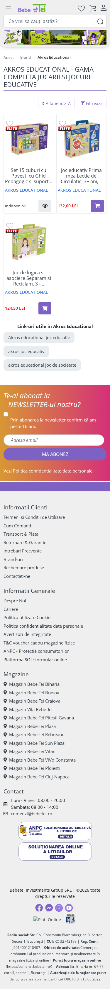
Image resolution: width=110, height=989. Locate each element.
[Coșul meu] (92, 8)
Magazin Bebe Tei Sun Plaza (37, 743)
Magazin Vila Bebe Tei (31, 709)
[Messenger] (49, 908)
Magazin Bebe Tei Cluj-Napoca (39, 777)
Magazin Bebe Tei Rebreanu (37, 734)
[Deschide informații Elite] (12, 128)
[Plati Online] (47, 919)
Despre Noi (15, 600)
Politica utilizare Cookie (27, 617)
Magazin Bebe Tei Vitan (32, 751)
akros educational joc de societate (42, 365)
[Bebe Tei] (32, 8)
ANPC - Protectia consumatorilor (36, 651)
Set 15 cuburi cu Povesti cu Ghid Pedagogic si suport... (28, 176)
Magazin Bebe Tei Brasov (34, 693)
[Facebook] (39, 908)
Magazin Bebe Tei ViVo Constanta (42, 760)
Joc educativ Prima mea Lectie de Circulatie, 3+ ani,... (81, 176)
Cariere (11, 609)
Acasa (8, 57)
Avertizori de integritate (27, 634)
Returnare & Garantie (25, 542)
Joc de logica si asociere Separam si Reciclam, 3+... (28, 278)
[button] (44, 206)
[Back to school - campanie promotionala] (55, 37)
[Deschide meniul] (8, 8)
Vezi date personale (48, 471)
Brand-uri (13, 559)
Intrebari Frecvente (23, 551)
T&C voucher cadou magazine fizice (39, 643)
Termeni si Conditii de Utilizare (34, 517)
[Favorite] (81, 8)
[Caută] (100, 21)
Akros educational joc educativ (39, 337)
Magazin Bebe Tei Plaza (32, 726)
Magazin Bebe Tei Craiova (34, 701)
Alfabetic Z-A (58, 103)
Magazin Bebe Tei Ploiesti (34, 768)
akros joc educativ (26, 351)
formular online (51, 659)
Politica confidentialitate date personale (43, 626)
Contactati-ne (17, 576)
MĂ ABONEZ (55, 454)
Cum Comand (17, 526)
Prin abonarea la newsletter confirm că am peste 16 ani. (53, 423)
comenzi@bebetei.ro (31, 813)
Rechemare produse (24, 567)
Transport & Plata (21, 534)
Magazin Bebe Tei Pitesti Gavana (41, 718)
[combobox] (55, 21)
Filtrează (94, 103)
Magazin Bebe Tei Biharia (34, 684)
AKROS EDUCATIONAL (26, 190)
